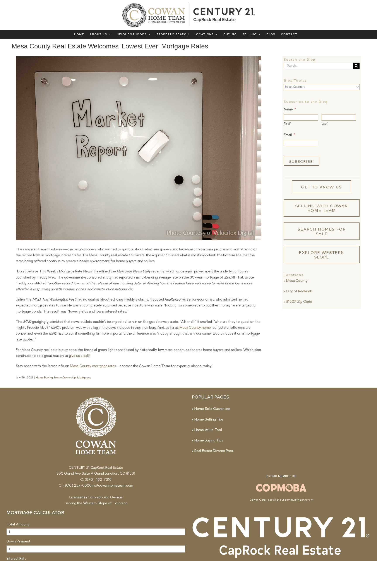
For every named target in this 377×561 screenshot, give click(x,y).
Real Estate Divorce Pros (213, 451)
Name (290, 109)
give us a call (79, 356)
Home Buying (44, 377)
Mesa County (297, 281)
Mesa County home (195, 328)
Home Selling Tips (209, 419)
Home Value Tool (208, 430)
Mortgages (84, 377)
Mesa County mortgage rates (93, 366)
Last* (325, 123)
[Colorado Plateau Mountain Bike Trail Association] (281, 484)
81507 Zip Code (299, 302)
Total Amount (18, 524)
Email (289, 135)
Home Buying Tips (208, 440)
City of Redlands (299, 291)
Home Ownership (65, 377)
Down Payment (18, 541)
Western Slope (95, 503)
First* (287, 123)
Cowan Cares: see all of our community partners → (281, 500)
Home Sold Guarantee (212, 409)
